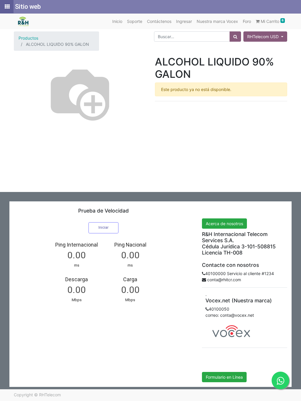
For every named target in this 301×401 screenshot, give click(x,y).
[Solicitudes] (7, 7)
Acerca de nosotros (224, 223)
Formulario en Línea (224, 377)
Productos (28, 38)
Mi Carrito (272, 21)
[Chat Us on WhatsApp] (280, 380)
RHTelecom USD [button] (263, 36)
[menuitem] (117, 21)
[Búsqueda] (235, 36)
